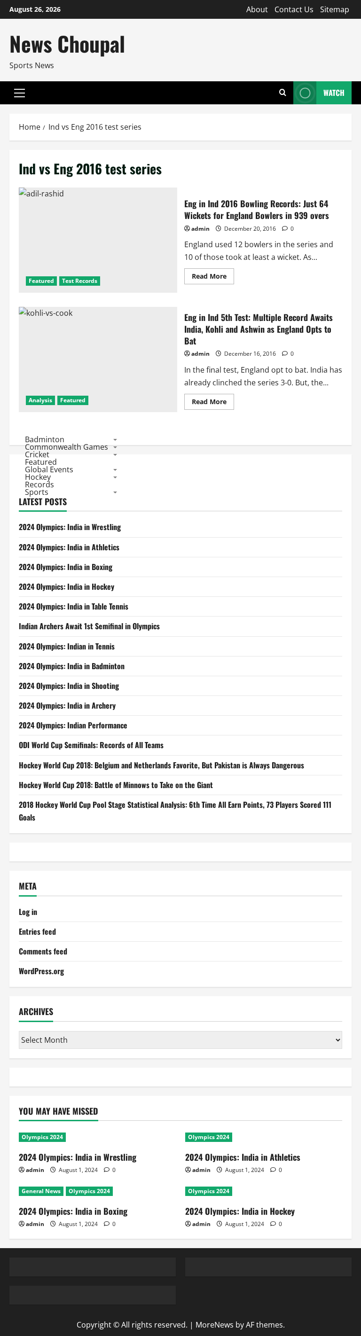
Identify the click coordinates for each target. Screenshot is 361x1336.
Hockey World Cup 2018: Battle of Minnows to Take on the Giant (116, 784)
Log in (28, 911)
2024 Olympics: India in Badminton (72, 666)
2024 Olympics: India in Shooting (69, 685)
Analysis (40, 400)
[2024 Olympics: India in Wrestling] (97, 1137)
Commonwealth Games (66, 447)
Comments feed (43, 951)
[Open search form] (282, 92)
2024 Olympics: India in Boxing (65, 566)
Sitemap (334, 9)
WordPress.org (41, 971)
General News (41, 1191)
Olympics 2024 (42, 1137)
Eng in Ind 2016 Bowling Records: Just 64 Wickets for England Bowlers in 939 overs (98, 240)
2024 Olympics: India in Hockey (66, 586)
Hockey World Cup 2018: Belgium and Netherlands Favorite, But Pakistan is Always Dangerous (161, 765)
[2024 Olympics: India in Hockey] (263, 1191)
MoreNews (215, 1325)
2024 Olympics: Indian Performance (73, 725)
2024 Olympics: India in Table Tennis (73, 606)
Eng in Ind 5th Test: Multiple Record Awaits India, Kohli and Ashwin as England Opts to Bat (98, 359)
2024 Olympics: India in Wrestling (70, 526)
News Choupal (67, 43)
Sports (36, 492)
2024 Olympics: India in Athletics (69, 547)
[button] (19, 93)
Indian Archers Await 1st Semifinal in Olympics (89, 626)
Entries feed (37, 931)
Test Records (79, 281)
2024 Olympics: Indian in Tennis (67, 646)
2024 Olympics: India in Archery (67, 705)
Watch (334, 92)
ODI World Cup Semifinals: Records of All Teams (91, 744)
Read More (213, 277)
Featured (41, 281)
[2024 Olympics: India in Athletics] (263, 1137)
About (257, 9)
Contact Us (294, 9)
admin (200, 229)
